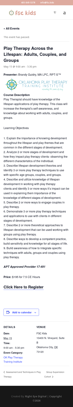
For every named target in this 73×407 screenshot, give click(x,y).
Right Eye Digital (35, 396)
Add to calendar (22, 312)
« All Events (11, 28)
